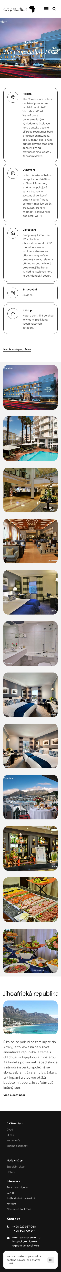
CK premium (15, 9)
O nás (10, 1135)
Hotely (11, 1172)
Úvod (10, 1129)
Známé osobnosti (17, 1146)
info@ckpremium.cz (24, 1241)
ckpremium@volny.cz (25, 1245)
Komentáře (13, 1140)
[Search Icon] (54, 8)
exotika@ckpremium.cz (26, 1237)
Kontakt (11, 1203)
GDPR (10, 1193)
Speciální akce (16, 1166)
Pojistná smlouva (17, 1187)
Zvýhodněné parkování (21, 1198)
